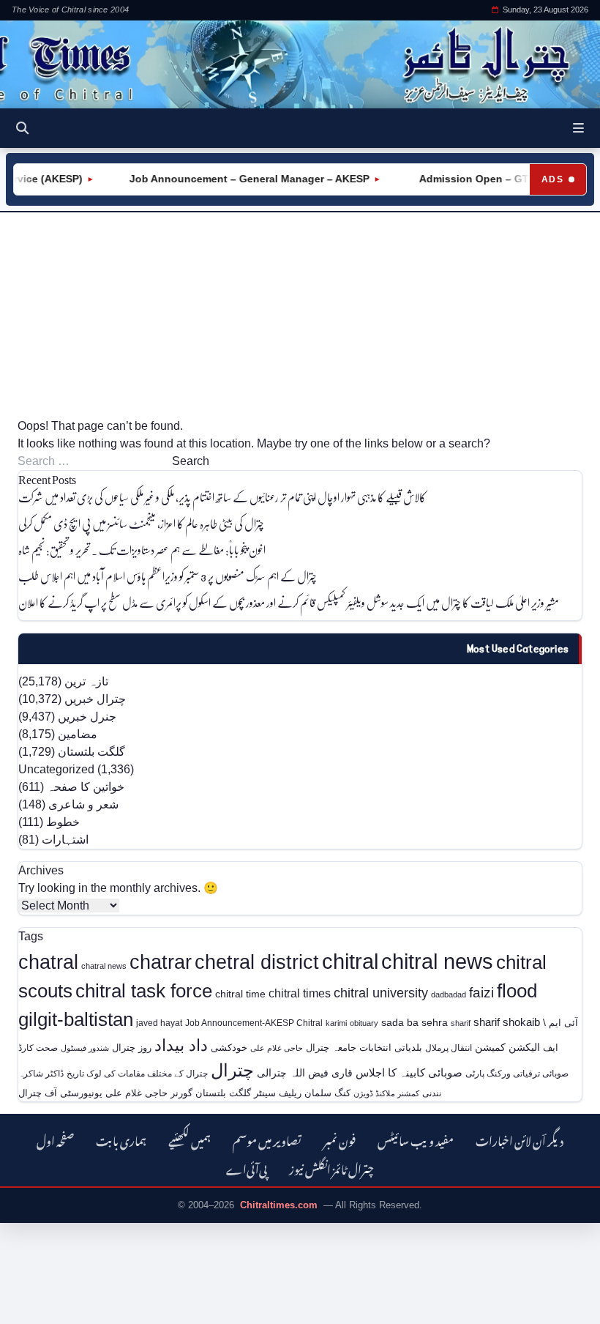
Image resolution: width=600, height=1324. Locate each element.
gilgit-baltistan (75, 1019)
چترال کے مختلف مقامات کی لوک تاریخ (137, 1073)
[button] (578, 128)
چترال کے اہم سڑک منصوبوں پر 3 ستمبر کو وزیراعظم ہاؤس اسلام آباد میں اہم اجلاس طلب (167, 576)
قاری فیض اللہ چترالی (305, 1073)
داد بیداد (181, 1045)
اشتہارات (65, 839)
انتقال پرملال (448, 1047)
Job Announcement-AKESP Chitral (254, 1022)
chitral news (437, 961)
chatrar (161, 962)
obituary (364, 1023)
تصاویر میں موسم (267, 1139)
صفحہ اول (55, 1139)
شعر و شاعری (83, 804)
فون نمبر (339, 1139)
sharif (460, 1023)
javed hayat (159, 1023)
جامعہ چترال (331, 1047)
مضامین (77, 734)
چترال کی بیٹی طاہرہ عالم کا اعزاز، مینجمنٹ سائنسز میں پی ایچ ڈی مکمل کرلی (141, 523)
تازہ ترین (86, 681)
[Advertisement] (300, 314)
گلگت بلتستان (91, 751)
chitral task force (143, 991)
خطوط (63, 822)
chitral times (300, 993)
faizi (481, 992)
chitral (350, 961)
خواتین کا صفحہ (85, 787)
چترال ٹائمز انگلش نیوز (331, 1167)
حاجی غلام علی (276, 1048)
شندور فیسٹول (85, 1048)
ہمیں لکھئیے (189, 1139)
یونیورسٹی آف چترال (60, 1092)
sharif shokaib (506, 1022)
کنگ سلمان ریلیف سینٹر (302, 1092)
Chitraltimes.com (279, 1205)
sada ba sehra (414, 1022)
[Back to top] (33, 1302)
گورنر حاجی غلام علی (148, 1092)
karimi (336, 1023)
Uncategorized (56, 769)
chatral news (104, 966)
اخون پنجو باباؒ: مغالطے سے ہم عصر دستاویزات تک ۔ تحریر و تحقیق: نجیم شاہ (142, 549)
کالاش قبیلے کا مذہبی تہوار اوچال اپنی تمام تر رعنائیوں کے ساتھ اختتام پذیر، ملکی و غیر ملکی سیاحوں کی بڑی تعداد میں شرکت (222, 497)
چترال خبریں (95, 699)
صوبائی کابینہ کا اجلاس (409, 1073)
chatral (48, 962)
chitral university (381, 993)
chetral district (257, 962)
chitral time (240, 994)
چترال (232, 1070)
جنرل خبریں (87, 716)
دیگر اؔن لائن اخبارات (519, 1139)
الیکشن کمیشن (507, 1047)
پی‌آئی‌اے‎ (246, 1167)
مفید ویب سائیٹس (416, 1139)
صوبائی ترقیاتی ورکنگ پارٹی (517, 1073)
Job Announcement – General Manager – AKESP (239, 179)
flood (517, 991)
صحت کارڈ (38, 1048)
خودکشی (229, 1047)
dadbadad (448, 994)
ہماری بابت (121, 1139)
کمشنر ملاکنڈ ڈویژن (386, 1093)
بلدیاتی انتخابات (390, 1047)
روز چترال (131, 1047)
